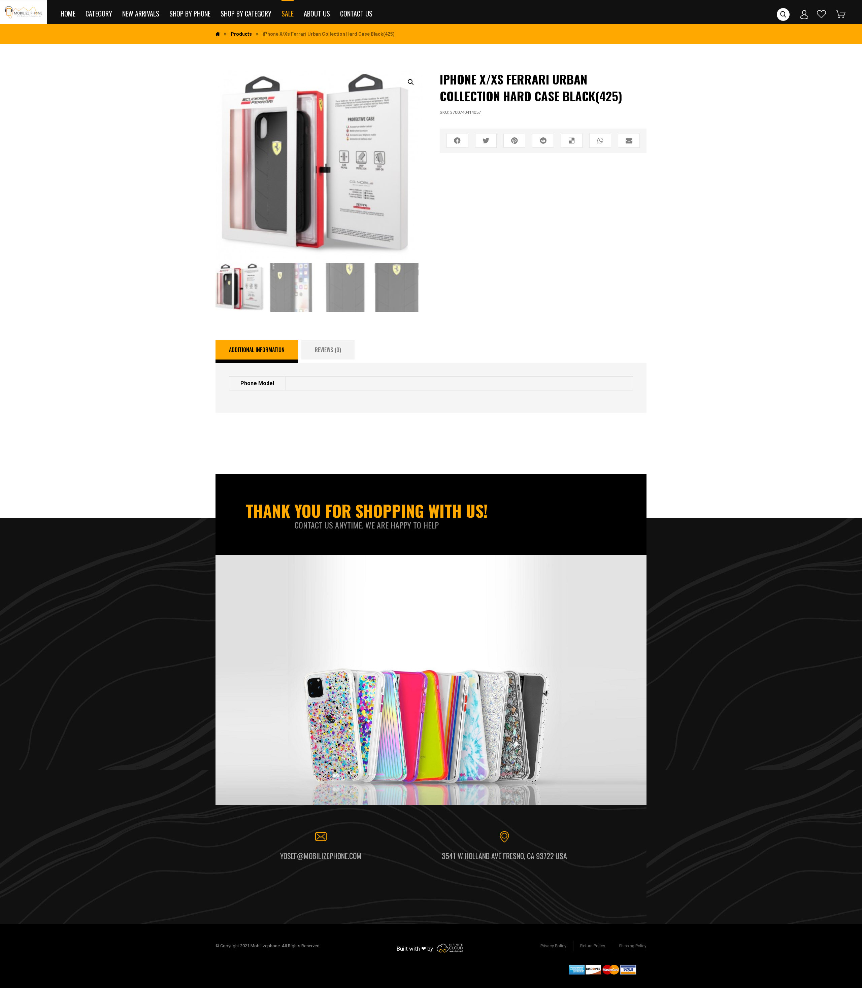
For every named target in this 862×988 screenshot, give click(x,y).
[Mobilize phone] (23, 12)
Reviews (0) (328, 350)
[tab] (257, 351)
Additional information (257, 350)
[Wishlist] (821, 14)
